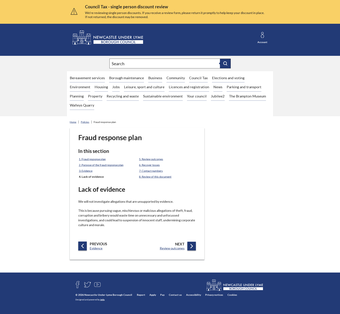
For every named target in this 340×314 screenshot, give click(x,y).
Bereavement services (87, 78)
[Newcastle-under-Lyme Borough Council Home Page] (107, 37)
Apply (152, 294)
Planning (77, 96)
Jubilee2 (218, 96)
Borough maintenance (126, 78)
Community (175, 78)
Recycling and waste (123, 96)
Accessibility (193, 294)
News (217, 87)
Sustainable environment (163, 96)
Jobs (116, 87)
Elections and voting (228, 78)
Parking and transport (244, 87)
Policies (85, 122)
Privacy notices (214, 294)
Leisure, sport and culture (144, 87)
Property (95, 96)
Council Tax (198, 78)
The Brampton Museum (247, 96)
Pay (162, 294)
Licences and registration (189, 87)
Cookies (232, 294)
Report (141, 294)
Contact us (175, 294)
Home (73, 122)
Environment (80, 87)
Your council (197, 96)
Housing (101, 87)
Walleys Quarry (82, 105)
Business (155, 78)
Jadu (102, 299)
